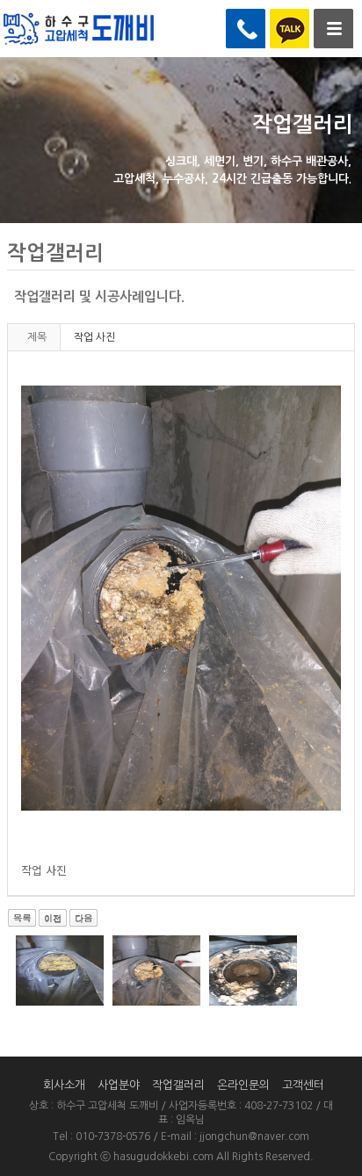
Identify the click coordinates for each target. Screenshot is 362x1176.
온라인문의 (243, 1085)
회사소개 (64, 1085)
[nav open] (333, 28)
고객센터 (303, 1085)
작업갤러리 (178, 1085)
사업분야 (119, 1085)
